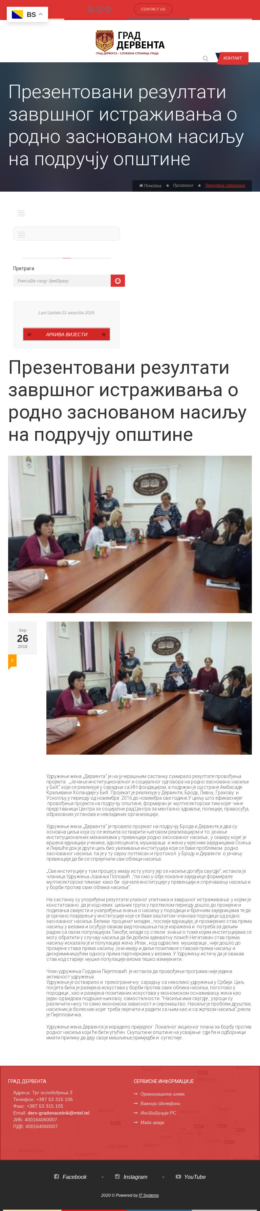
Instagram (134, 1177)
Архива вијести (66, 334)
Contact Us (153, 9)
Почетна (152, 185)
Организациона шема (162, 1094)
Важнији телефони (160, 1103)
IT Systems (149, 1195)
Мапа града (152, 1122)
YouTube (194, 1177)
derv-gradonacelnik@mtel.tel (58, 1113)
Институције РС (158, 1113)
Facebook (74, 1177)
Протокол (183, 185)
